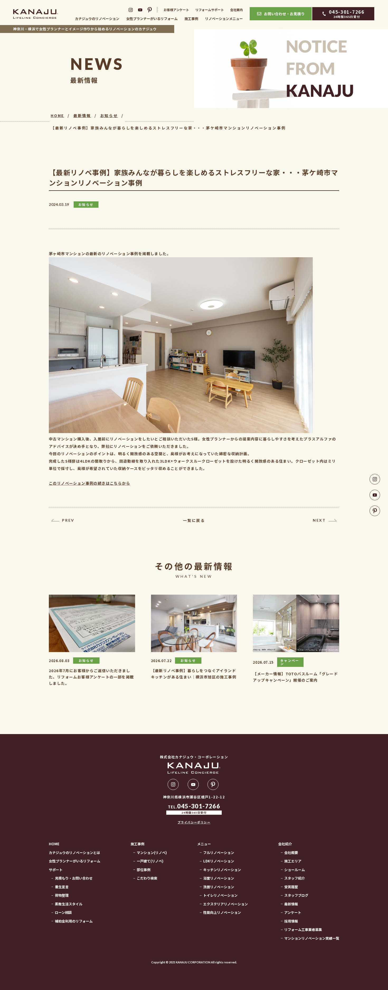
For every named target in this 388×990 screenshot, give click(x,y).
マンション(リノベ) (152, 852)
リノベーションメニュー (224, 18)
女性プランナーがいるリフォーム (152, 18)
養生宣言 (62, 886)
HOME (57, 115)
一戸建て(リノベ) (150, 860)
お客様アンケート (176, 9)
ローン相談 (63, 912)
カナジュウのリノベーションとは (74, 852)
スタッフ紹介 (294, 878)
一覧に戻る (194, 520)
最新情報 (82, 115)
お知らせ (109, 115)
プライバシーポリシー (194, 822)
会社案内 (236, 9)
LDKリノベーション (218, 860)
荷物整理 (62, 895)
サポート (56, 869)
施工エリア (292, 860)
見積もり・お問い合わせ (74, 878)
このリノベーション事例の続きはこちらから (89, 483)
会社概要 (291, 852)
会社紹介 (285, 843)
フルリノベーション (218, 852)
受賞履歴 (291, 886)
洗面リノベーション (218, 886)
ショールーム (294, 869)
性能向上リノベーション (222, 912)
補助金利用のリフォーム (74, 921)
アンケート (292, 912)
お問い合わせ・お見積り (284, 13)
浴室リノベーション (218, 878)
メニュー (204, 843)
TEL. (194, 808)
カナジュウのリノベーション (97, 18)
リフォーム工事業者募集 (303, 929)
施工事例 (191, 18)
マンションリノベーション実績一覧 (311, 938)
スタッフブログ (296, 895)
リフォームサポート (209, 9)
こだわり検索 (147, 878)
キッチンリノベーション (222, 869)
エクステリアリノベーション (225, 903)
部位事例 (143, 869)
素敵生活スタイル (68, 903)
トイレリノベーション (220, 895)
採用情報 (291, 921)
